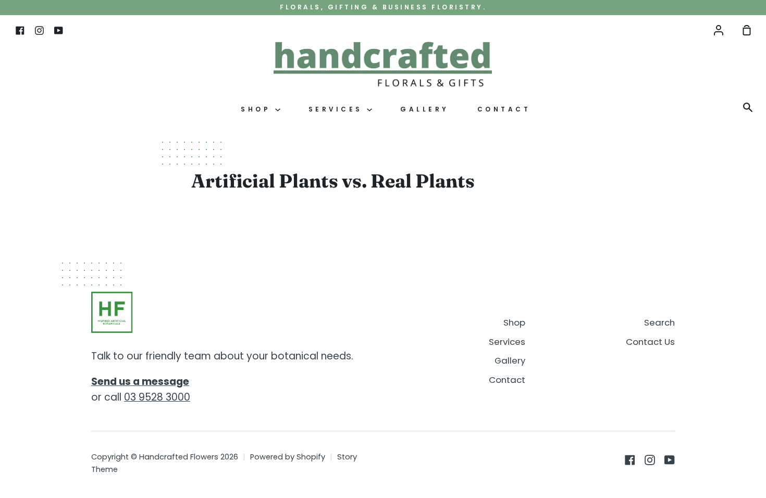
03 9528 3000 (157, 397)
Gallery (424, 109)
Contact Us (650, 341)
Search (659, 322)
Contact (504, 109)
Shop (258, 109)
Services (337, 109)
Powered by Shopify (287, 457)
